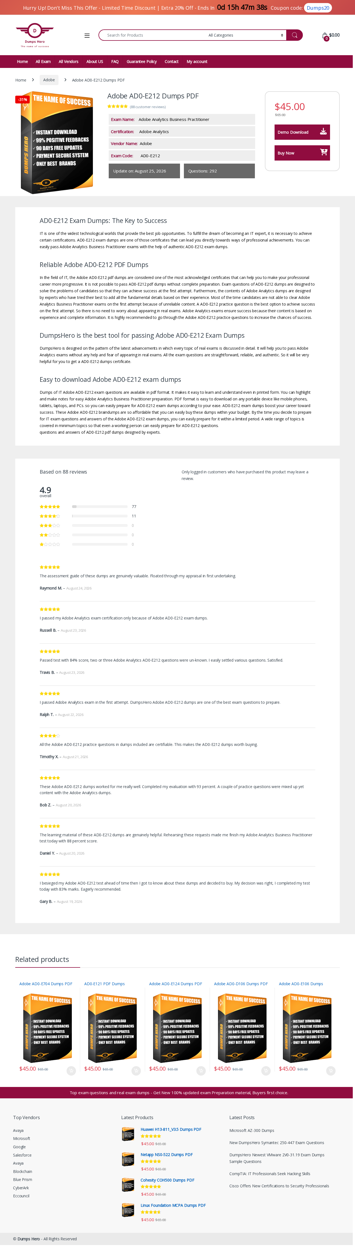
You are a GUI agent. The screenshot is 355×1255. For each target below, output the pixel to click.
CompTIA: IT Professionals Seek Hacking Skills (269, 1173)
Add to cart (71, 1071)
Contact (172, 61)
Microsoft (21, 1138)
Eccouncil (21, 1195)
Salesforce (22, 1155)
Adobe (49, 79)
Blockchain (22, 1171)
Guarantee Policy (142, 61)
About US (95, 61)
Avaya (18, 1130)
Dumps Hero (28, 1238)
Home (22, 61)
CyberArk (21, 1187)
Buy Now (286, 153)
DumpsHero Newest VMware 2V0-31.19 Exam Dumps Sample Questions (276, 1158)
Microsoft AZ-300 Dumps (251, 1130)
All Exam (43, 61)
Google (19, 1146)
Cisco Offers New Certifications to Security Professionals (279, 1185)
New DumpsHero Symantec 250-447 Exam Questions (276, 1142)
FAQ (115, 61)
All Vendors (68, 61)
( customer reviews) (148, 106)
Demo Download (293, 132)
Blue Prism (22, 1179)
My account (197, 61)
